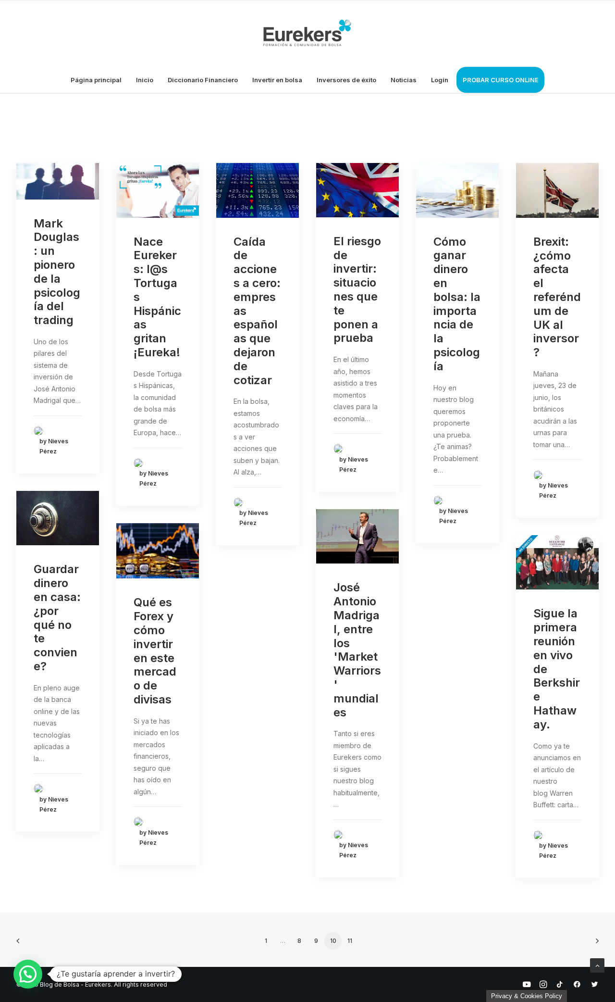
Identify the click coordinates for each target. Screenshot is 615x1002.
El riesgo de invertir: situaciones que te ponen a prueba (357, 289)
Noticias (404, 80)
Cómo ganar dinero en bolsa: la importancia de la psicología (456, 304)
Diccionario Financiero (203, 80)
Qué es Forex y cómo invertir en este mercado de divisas (155, 650)
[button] (27, 974)
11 (349, 940)
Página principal (96, 80)
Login (439, 80)
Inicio (144, 80)
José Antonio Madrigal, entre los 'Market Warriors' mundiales (357, 649)
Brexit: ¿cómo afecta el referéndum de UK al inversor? (557, 297)
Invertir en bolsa (277, 80)
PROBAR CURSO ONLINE (501, 80)
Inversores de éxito (346, 80)
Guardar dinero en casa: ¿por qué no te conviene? (57, 617)
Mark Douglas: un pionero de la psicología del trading (57, 271)
